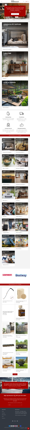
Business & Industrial (20, 168)
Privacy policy (26, 427)
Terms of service (22, 427)
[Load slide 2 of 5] (12, 20)
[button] (1, 1)
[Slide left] (13, 282)
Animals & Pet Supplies (7, 49)
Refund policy (22, 428)
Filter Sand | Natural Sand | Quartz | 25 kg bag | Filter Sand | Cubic (21, 301)
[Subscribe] (21, 405)
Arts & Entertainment (20, 152)
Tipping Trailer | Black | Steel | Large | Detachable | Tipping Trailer (21, 370)
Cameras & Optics (6, 184)
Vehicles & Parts (6, 264)
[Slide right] (17, 282)
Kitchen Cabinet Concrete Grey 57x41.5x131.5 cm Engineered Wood (7, 335)
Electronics (5, 200)
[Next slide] (18, 20)
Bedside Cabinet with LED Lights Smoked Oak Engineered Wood (20, 318)
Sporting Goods (6, 248)
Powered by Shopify (11, 427)
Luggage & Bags (6, 232)
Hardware (4, 216)
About (3, 416)
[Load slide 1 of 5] (11, 20)
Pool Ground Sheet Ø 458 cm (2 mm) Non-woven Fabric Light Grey (8, 312)
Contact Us (3, 418)
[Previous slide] (10, 20)
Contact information (17, 427)
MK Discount (7, 427)
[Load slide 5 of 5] (16, 20)
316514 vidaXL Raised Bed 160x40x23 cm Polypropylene (8, 353)
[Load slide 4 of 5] (15, 20)
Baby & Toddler (5, 168)
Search (3, 411)
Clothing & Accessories (20, 184)
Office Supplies (19, 232)
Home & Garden (6, 107)
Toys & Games (18, 248)
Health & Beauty (19, 216)
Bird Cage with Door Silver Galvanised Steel (21, 335)
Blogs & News (4, 414)
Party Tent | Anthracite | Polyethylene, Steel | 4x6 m (21, 353)
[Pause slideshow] (20, 20)
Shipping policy (26, 428)
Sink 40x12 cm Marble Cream (7, 369)
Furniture (4, 78)
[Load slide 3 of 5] (14, 20)
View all (15, 374)
